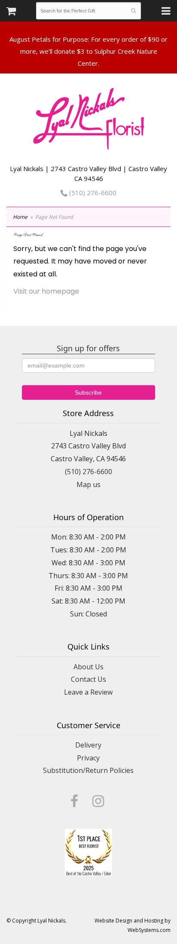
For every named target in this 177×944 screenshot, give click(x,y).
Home (20, 217)
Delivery (88, 745)
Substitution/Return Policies (88, 770)
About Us (88, 666)
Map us (88, 484)
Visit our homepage (46, 291)
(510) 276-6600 (91, 192)
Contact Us (88, 679)
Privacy (88, 758)
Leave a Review (88, 692)
